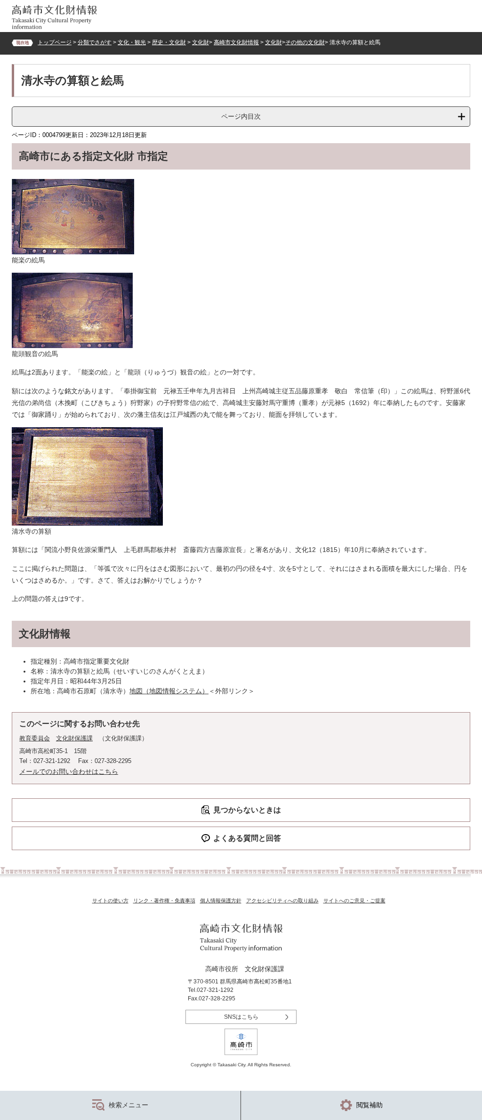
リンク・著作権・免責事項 (164, 900)
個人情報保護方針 (220, 900)
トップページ (55, 42)
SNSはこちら (241, 1017)
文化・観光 (132, 42)
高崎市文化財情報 (236, 42)
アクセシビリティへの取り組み (282, 900)
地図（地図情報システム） (169, 691)
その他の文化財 (305, 42)
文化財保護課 (74, 738)
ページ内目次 (241, 116)
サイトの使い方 (110, 900)
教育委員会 (34, 738)
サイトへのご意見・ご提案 (354, 900)
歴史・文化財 (169, 42)
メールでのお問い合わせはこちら (68, 771)
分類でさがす (95, 42)
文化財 (200, 42)
